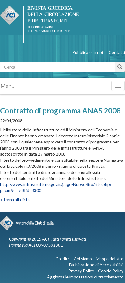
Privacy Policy (81, 270)
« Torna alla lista (15, 199)
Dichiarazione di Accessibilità (96, 264)
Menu (7, 86)
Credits (63, 258)
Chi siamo (83, 258)
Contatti (117, 52)
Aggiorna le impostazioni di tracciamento (85, 276)
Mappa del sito (109, 258)
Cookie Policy (110, 270)
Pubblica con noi (87, 52)
